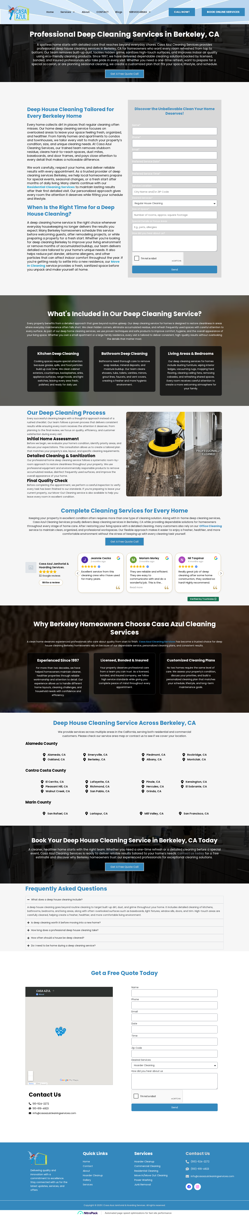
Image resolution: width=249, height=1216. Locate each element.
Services (65, 12)
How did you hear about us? (148, 233)
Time (134, 1035)
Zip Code (136, 1048)
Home (50, 12)
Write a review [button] (51, 582)
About (86, 12)
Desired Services (141, 1060)
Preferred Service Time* (146, 173)
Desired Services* (142, 198)
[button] (220, 573)
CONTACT (102, 12)
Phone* (136, 137)
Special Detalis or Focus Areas (149, 221)
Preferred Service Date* (146, 161)
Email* (136, 149)
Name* (136, 125)
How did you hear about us (147, 1071)
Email (134, 1011)
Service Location (142, 185)
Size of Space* (140, 209)
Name (135, 987)
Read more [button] (87, 587)
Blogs (118, 12)
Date (134, 1023)
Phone (135, 999)
